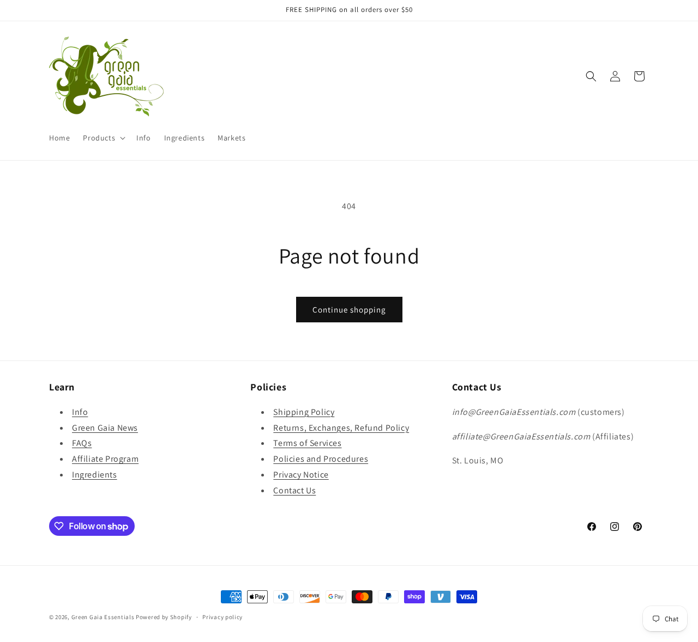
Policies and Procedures (320, 458)
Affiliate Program (105, 458)
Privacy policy (222, 617)
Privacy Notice (300, 474)
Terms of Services (307, 443)
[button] (103, 137)
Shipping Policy (303, 412)
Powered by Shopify (164, 617)
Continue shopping (349, 309)
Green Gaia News (105, 427)
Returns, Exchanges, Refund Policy (341, 427)
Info (80, 412)
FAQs (82, 443)
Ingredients (94, 474)
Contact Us (294, 490)
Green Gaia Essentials (103, 617)
